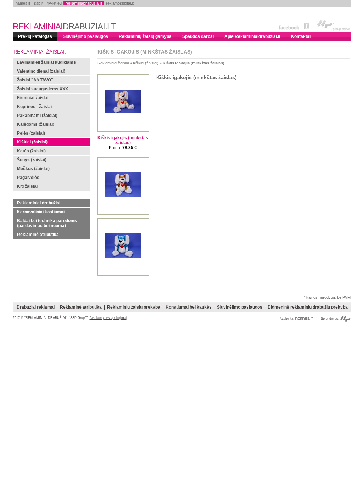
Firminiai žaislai (32, 97)
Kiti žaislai (27, 186)
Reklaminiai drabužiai (38, 203)
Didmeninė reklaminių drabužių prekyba (308, 307)
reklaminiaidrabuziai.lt (84, 3)
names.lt (23, 3)
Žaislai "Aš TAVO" (35, 80)
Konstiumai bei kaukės (189, 307)
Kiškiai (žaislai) (32, 142)
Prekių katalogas (35, 36)
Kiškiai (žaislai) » (147, 63)
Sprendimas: (330, 318)
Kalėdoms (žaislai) (35, 124)
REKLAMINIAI (64, 26)
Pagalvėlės (28, 177)
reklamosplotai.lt (120, 3)
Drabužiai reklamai (36, 307)
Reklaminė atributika (38, 234)
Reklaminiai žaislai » (114, 63)
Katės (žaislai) (31, 150)
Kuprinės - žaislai (34, 106)
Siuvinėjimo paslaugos (85, 36)
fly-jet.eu (54, 3)
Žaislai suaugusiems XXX (42, 88)
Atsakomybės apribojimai (108, 318)
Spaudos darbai (198, 36)
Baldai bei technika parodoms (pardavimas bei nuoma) (47, 223)
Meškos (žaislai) (33, 168)
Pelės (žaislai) (31, 133)
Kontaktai (301, 36)
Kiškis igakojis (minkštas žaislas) (193, 63)
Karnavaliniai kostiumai (41, 211)
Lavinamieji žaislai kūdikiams (46, 62)
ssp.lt (38, 3)
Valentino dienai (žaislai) (41, 71)
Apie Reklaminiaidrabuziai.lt (252, 36)
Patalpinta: (287, 318)
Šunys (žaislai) (31, 159)
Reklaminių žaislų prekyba (133, 307)
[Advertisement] (182, 372)
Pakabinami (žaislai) (37, 115)
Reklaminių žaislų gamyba (145, 36)
